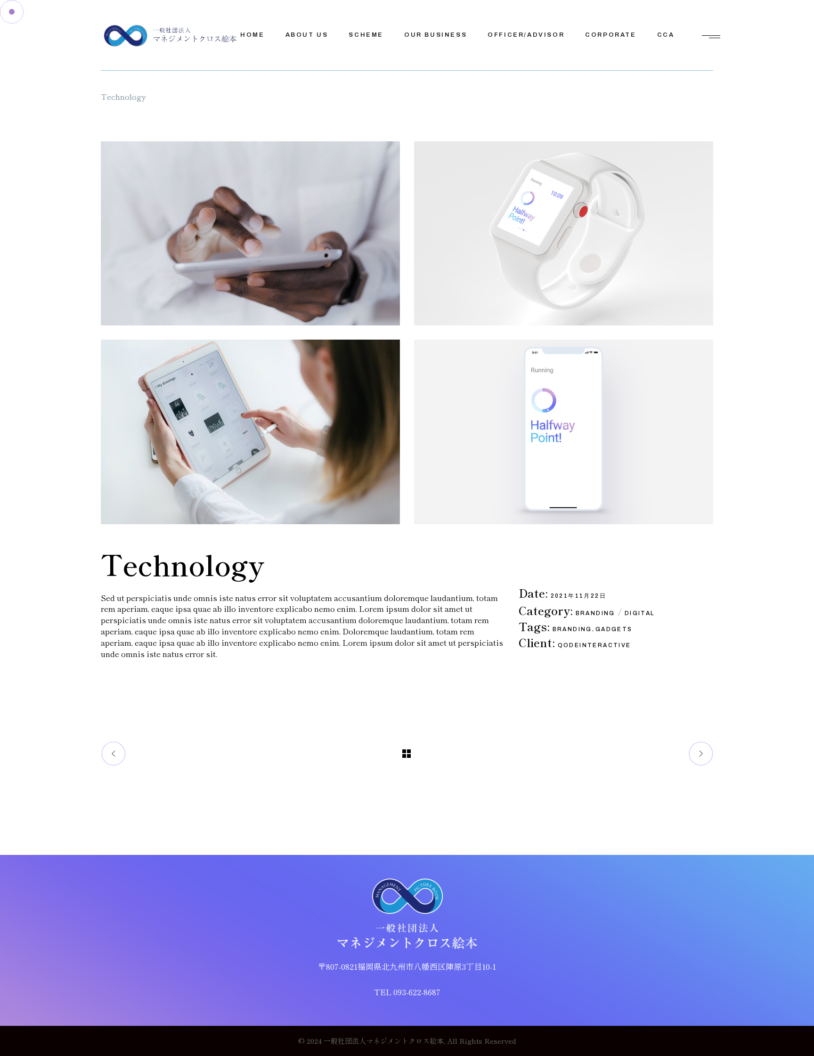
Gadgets (614, 629)
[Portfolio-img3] (563, 233)
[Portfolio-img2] (250, 432)
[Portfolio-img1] (250, 233)
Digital (640, 613)
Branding (595, 613)
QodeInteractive (594, 645)
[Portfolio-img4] (563, 432)
